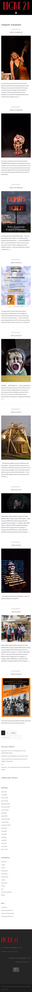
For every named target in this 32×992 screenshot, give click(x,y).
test (2, 764)
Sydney (28, 986)
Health (3, 880)
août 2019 (4, 834)
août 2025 (4, 813)
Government (4, 877)
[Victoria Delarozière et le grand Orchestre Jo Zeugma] (16, 57)
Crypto (3, 864)
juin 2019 (3, 837)
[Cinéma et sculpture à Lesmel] (16, 697)
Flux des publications (7, 910)
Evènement (16, 29)
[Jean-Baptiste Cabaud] (16, 570)
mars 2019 (4, 846)
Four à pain (4, 874)
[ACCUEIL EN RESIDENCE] (16, 5)
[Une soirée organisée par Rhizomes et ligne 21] (16, 286)
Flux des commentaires (7, 913)
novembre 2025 (5, 807)
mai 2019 (3, 840)
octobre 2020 (5, 822)
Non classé (4, 883)
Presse (3, 886)
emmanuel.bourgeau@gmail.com (20, 958)
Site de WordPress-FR (7, 916)
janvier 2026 (4, 801)
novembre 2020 (5, 819)
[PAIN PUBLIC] (16, 360)
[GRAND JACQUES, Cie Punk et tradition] (16, 503)
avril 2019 (4, 843)
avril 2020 (4, 831)
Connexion (4, 907)
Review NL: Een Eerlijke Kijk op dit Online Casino (14, 756)
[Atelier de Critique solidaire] (16, 628)
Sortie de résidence (6, 892)
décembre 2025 (5, 804)
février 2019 (4, 849)
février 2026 (4, 798)
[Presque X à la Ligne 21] (16, 135)
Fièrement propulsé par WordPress (11, 986)
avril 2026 (4, 792)
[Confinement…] (16, 437)
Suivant (13, 733)
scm (2, 889)
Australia (3, 861)
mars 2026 (4, 795)
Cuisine (3, 868)
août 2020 (4, 828)
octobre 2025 (5, 810)
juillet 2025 (4, 816)
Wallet (3, 895)
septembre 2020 (5, 825)
